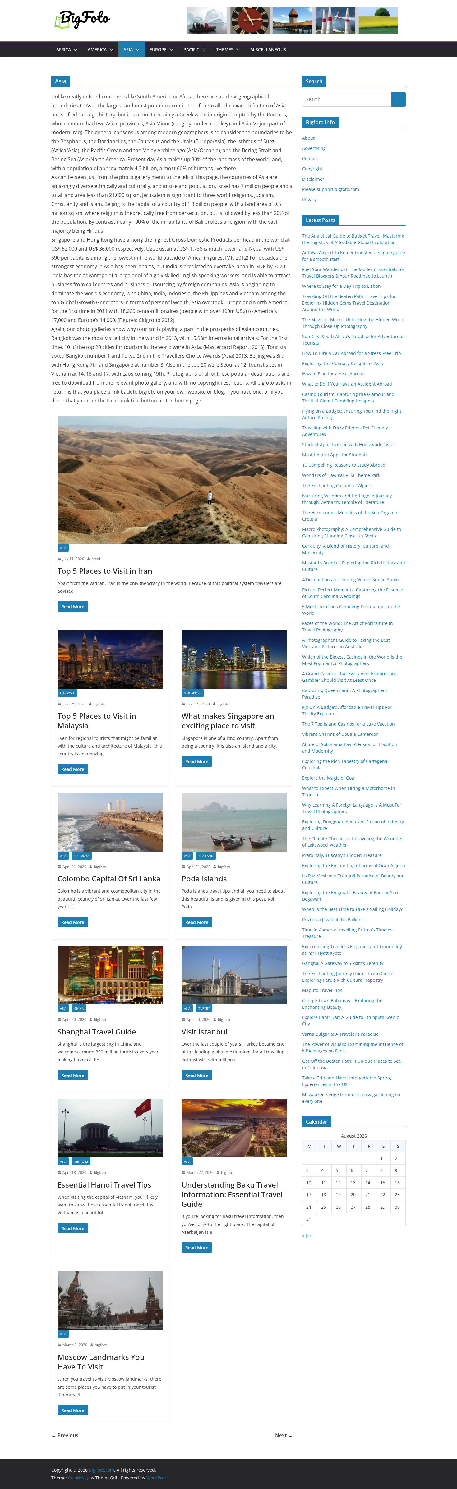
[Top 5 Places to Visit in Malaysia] (110, 659)
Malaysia (67, 693)
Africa (63, 49)
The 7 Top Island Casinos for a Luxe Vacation (348, 724)
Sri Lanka (81, 855)
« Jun (307, 1235)
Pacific (191, 49)
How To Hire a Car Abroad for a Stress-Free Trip (352, 353)
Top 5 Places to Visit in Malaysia (97, 721)
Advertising (314, 148)
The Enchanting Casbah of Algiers (337, 485)
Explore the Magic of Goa (328, 778)
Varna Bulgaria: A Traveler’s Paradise (340, 1034)
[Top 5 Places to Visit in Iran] (172, 480)
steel (96, 558)
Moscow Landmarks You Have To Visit (101, 1362)
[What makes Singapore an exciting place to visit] (234, 659)
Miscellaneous (268, 49)
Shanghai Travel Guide (97, 1031)
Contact (310, 158)
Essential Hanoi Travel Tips (104, 1184)
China (79, 1008)
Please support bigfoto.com (330, 189)
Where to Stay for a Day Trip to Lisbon (341, 286)
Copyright (312, 169)
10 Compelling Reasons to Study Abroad (343, 465)
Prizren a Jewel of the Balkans (333, 919)
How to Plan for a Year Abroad (334, 374)
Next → (284, 1435)
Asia (128, 49)
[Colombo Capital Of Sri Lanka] (110, 822)
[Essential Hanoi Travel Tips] (110, 1128)
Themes (224, 49)
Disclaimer (313, 179)
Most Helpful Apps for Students (335, 455)
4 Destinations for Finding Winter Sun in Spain (350, 579)
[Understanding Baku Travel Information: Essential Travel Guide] (234, 1128)
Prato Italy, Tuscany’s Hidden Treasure (342, 855)
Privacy (309, 199)
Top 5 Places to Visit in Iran (105, 571)
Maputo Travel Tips (322, 990)
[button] (74, 49)
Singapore (192, 693)
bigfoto (99, 704)
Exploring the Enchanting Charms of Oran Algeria (353, 865)
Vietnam (81, 1161)
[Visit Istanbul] (234, 975)
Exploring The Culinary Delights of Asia (342, 363)
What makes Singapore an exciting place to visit (228, 721)
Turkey (204, 1008)
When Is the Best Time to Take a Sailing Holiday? (352, 909)
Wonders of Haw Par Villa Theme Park (341, 475)
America (97, 49)
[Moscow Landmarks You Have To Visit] (110, 1300)
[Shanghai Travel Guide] (110, 975)
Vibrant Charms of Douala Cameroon (340, 734)
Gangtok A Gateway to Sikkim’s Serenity (342, 963)
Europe (158, 49)
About (308, 138)
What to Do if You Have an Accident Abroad (347, 384)
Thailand (205, 855)
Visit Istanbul (204, 1031)
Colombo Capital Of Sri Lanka (109, 878)
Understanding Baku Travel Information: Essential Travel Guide (232, 1194)
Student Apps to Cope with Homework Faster (348, 444)
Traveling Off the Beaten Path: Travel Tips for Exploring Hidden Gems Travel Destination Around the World (349, 302)
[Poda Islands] (234, 822)
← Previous (64, 1435)
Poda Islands (204, 878)
